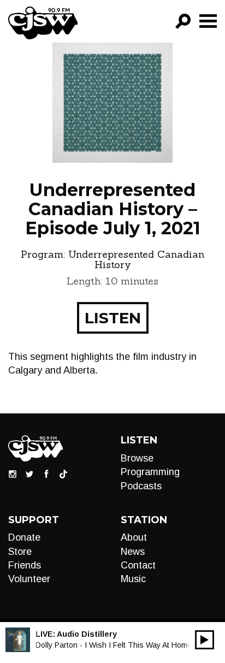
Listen (113, 318)
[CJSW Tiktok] (63, 473)
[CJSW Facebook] (46, 473)
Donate (24, 537)
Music (133, 578)
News (133, 551)
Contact (138, 565)
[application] (205, 639)
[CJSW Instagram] (12, 473)
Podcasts (141, 486)
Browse (137, 458)
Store (20, 551)
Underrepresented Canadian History (136, 259)
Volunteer (29, 578)
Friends (24, 565)
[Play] (204, 639)
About (134, 537)
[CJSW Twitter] (29, 473)
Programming (150, 471)
